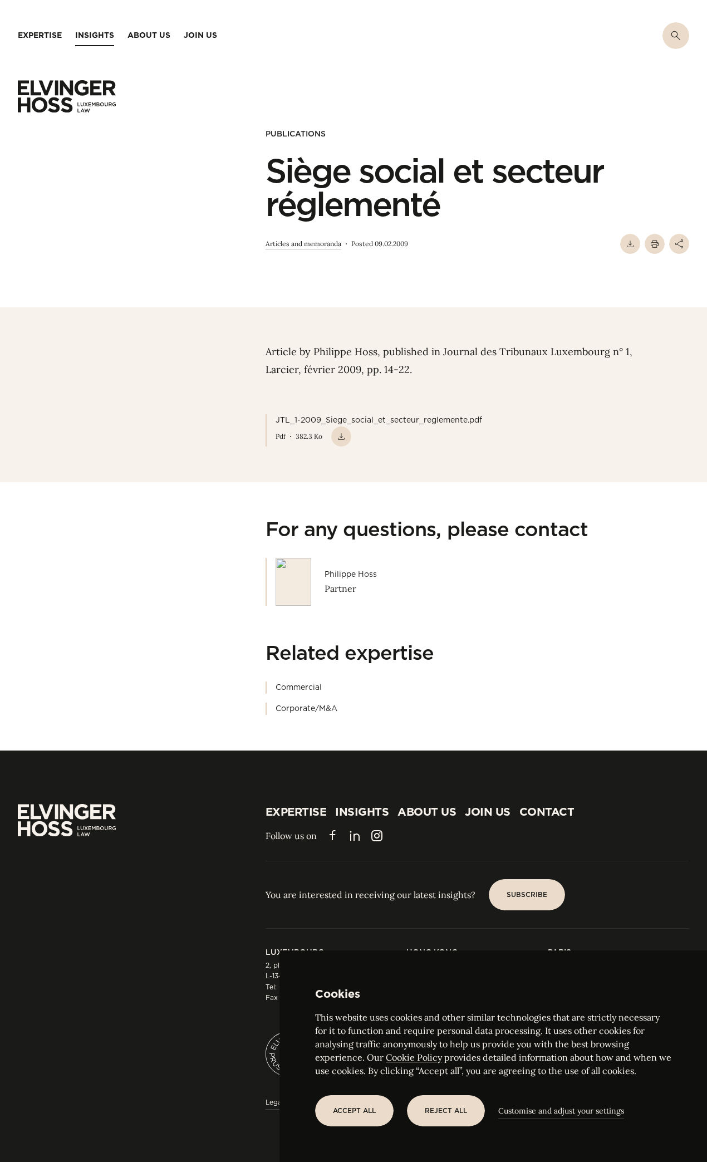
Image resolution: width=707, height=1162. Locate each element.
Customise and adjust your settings (561, 1111)
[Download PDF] (630, 244)
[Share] (679, 244)
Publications (296, 133)
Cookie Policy (414, 1057)
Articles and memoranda (303, 243)
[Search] (675, 35)
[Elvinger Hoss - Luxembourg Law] (67, 96)
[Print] (655, 244)
